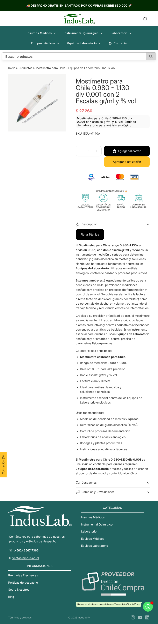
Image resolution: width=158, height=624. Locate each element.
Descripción (89, 224)
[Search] (151, 56)
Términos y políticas (19, 617)
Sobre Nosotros (18, 589)
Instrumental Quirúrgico (97, 524)
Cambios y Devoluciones (97, 492)
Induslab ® (84, 617)
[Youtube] (140, 617)
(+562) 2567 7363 (26, 550)
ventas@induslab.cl (25, 558)
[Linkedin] (147, 617)
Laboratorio (88, 531)
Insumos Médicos (93, 517)
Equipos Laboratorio (94, 545)
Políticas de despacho (23, 582)
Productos (25, 68)
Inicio (11, 68)
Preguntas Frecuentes (23, 575)
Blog (11, 596)
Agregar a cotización (127, 161)
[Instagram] (132, 617)
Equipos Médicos (92, 538)
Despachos (88, 482)
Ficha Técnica (90, 234)
